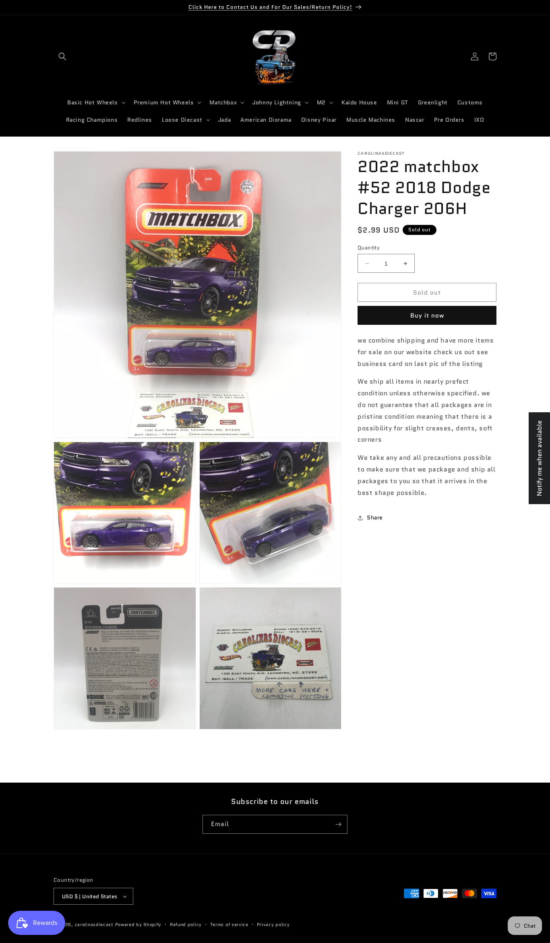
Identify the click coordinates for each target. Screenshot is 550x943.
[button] (62, 56)
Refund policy (186, 924)
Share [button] (375, 517)
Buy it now (427, 315)
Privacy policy (273, 924)
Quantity (369, 247)
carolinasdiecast (94, 924)
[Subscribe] (338, 824)
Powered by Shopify (138, 924)
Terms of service (229, 924)
